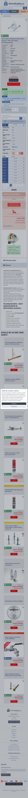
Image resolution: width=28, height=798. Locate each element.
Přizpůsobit (14, 406)
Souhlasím (14, 403)
